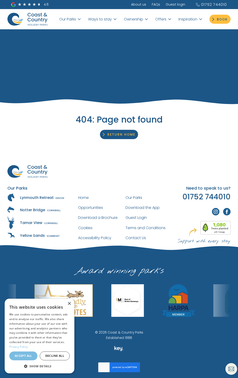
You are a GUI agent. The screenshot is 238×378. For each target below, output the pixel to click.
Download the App (143, 207)
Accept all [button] (23, 356)
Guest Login (136, 217)
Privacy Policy (18, 347)
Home (83, 197)
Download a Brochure (98, 217)
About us (138, 4)
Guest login (175, 4)
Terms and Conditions (145, 228)
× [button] (69, 303)
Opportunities (90, 207)
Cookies (85, 228)
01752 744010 (214, 4)
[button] (39, 366)
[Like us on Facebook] (227, 211)
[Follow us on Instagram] (215, 211)
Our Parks (134, 197)
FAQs (156, 4)
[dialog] (39, 336)
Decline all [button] (54, 356)
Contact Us (136, 238)
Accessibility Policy (94, 238)
